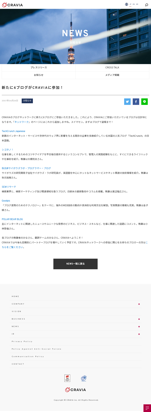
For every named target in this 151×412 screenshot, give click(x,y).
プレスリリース (39, 67)
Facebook (136, 101)
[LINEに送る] (144, 101)
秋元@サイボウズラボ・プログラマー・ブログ (26, 168)
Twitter (127, 101)
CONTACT (18, 364)
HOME (15, 296)
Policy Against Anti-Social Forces (37, 349)
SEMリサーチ (9, 187)
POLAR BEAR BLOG (12, 219)
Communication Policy (28, 356)
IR (13, 334)
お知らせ (38, 75)
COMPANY (18, 304)
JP (130, 4)
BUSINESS (19, 319)
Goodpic (6, 200)
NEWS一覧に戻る (75, 263)
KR (137, 4)
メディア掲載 (112, 75)
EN (134, 4)
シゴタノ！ (8, 149)
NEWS (15, 326)
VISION (17, 311)
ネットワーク (21, 122)
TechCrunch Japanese (13, 131)
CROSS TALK (112, 67)
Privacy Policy (22, 341)
